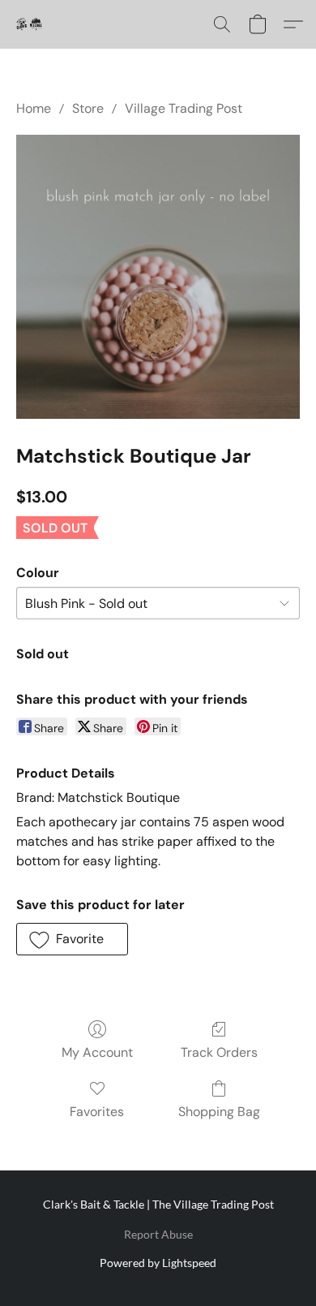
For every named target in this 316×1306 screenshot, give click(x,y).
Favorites (97, 1111)
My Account (97, 1052)
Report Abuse (158, 1234)
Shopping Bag (219, 1111)
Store (88, 108)
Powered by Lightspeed (158, 1262)
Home (33, 108)
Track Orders (219, 1052)
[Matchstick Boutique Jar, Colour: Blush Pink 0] (158, 277)
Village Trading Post (183, 108)
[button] (29, 24)
